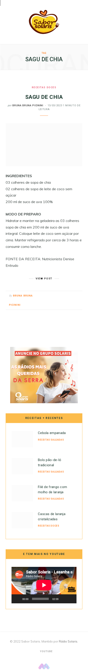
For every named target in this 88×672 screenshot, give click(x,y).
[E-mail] (77, 296)
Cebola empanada (52, 433)
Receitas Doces (44, 87)
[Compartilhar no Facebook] (61, 296)
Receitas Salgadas (51, 440)
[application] (44, 585)
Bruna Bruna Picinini (27, 105)
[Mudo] (63, 599)
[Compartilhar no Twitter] (66, 296)
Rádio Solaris (68, 641)
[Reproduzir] (17, 599)
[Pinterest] (72, 296)
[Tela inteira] (70, 599)
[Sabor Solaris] (44, 22)
